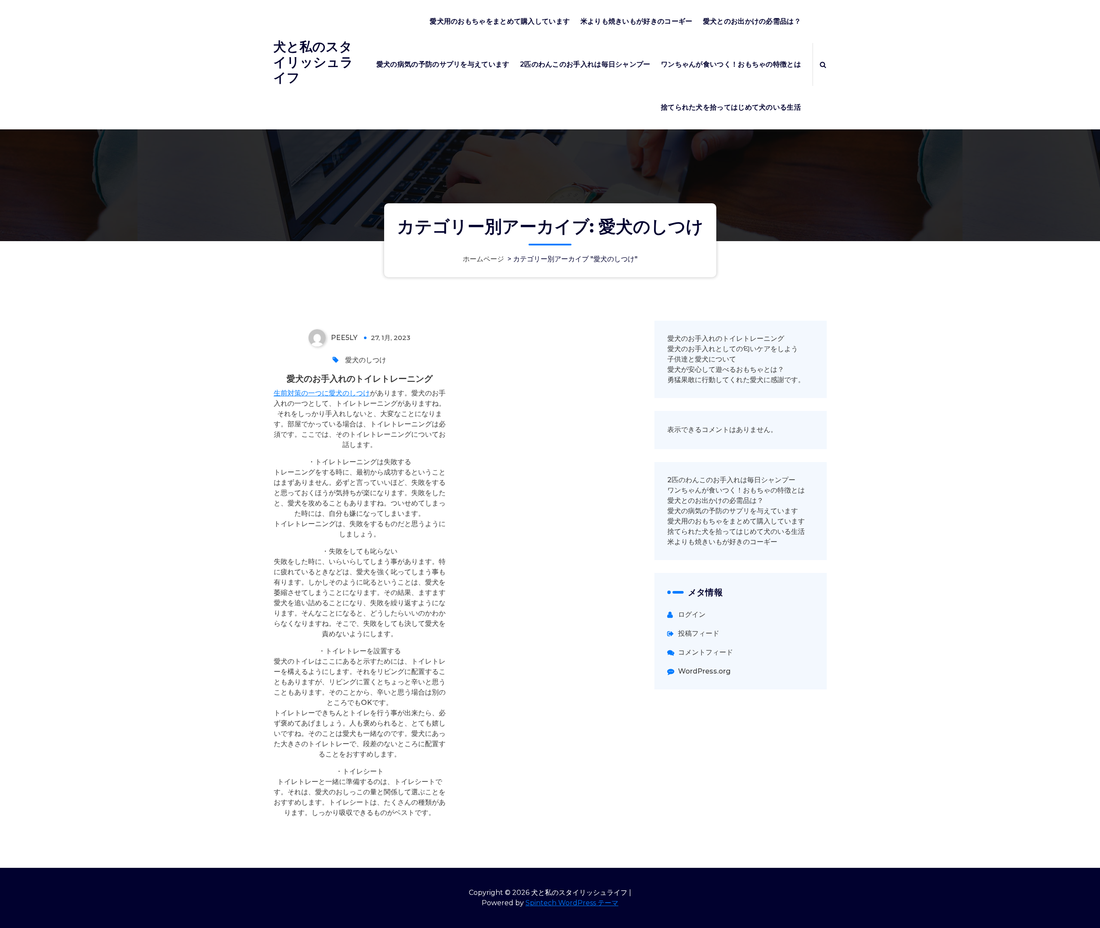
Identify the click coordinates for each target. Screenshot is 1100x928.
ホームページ (483, 259)
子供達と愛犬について (701, 359)
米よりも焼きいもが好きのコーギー (637, 21)
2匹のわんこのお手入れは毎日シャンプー (585, 64)
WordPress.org (704, 671)
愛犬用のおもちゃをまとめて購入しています (500, 21)
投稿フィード (698, 633)
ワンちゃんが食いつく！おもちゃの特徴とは (731, 64)
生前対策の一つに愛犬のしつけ (322, 393)
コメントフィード (705, 652)
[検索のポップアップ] (823, 64)
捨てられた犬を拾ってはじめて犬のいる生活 (731, 107)
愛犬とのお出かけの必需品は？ (752, 21)
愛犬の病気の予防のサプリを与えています (443, 64)
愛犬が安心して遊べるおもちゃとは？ (725, 369)
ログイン (692, 614)
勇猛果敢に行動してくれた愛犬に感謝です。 (736, 380)
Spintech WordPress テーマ (572, 903)
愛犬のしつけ (365, 360)
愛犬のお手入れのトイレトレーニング (360, 379)
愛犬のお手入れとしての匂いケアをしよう (732, 349)
